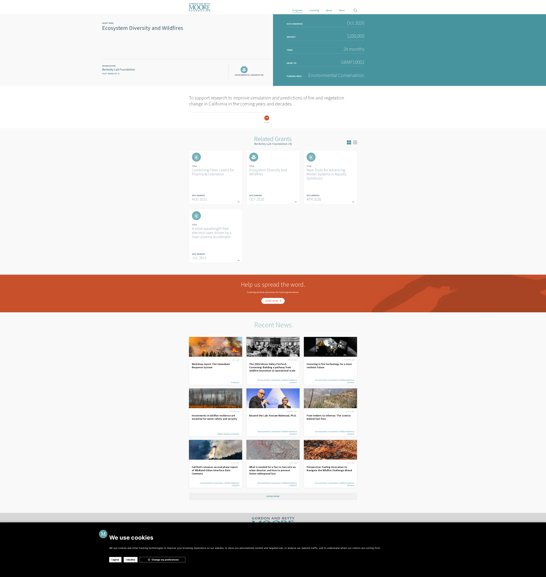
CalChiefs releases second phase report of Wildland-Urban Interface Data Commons (215, 470)
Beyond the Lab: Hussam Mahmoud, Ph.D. (273, 415)
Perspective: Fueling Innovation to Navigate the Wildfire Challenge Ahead (329, 468)
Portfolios (235, 382)
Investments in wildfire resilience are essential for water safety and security (214, 417)
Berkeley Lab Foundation (118, 69)
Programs (297, 10)
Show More (273, 496)
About (329, 10)
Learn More (272, 301)
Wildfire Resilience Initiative (228, 434)
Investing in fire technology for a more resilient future (329, 365)
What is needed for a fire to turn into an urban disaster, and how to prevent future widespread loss (272, 470)
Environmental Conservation (269, 380)
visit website (109, 73)
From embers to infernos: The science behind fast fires (329, 417)
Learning (314, 10)
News (342, 10)
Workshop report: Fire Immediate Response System (211, 365)
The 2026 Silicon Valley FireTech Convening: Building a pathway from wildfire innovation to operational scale (272, 367)
